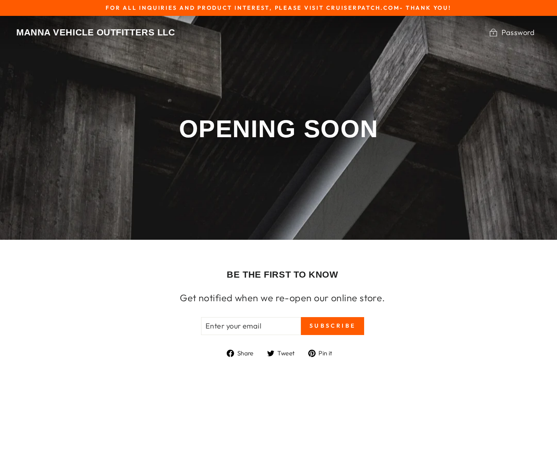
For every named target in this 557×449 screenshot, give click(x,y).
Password (518, 32)
